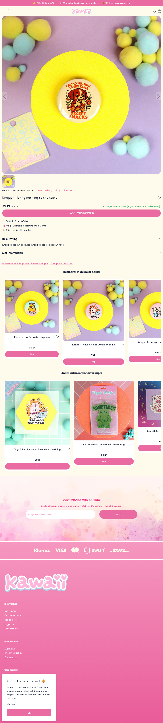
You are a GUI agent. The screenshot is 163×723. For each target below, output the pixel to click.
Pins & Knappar (39, 263)
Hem (4, 190)
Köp (32, 354)
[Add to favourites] (159, 197)
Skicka (118, 514)
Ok (29, 712)
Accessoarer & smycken (22, 190)
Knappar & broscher (61, 263)
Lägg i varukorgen (81, 213)
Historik (15, 206)
